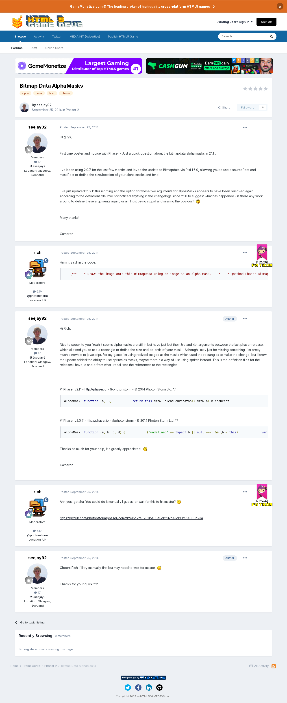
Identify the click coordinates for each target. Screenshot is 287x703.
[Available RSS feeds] (273, 666)
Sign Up (266, 21)
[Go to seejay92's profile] (24, 107)
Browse (20, 36)
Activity (39, 36)
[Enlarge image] (198, 201)
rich (37, 252)
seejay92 (44, 105)
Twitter (57, 36)
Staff (34, 48)
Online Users (54, 48)
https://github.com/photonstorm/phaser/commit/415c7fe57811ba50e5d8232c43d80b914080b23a (131, 518)
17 (39, 162)
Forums (17, 48)
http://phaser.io (96, 389)
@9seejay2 (37, 166)
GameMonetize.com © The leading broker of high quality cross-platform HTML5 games (140, 6)
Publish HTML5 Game (123, 36)
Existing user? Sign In (234, 22)
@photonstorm (37, 295)
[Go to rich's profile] (37, 268)
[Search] (271, 36)
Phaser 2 (72, 110)
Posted (79, 127)
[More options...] (245, 127)
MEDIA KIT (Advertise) (85, 36)
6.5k (39, 291)
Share (225, 107)
